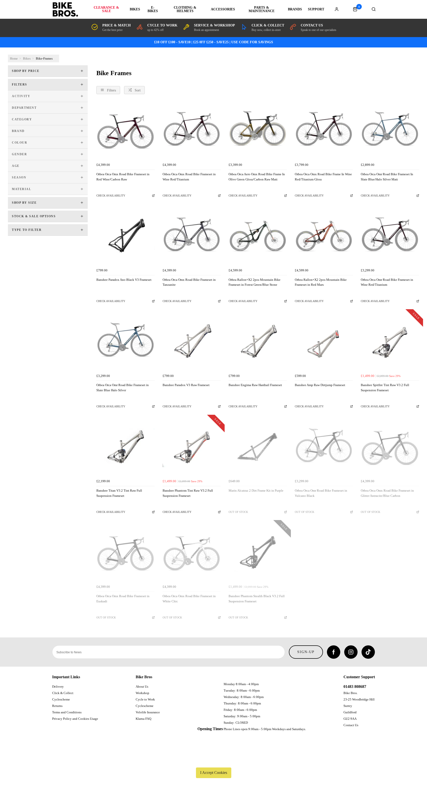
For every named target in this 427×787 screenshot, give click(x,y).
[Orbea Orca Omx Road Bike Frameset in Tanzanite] (192, 237)
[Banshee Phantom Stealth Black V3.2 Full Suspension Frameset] (258, 553)
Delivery (58, 686)
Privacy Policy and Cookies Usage (75, 719)
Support (316, 9)
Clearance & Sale (106, 9)
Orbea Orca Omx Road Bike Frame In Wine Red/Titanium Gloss (323, 176)
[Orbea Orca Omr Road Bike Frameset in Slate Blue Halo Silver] (125, 342)
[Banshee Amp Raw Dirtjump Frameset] (324, 342)
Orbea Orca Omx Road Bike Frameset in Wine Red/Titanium (189, 176)
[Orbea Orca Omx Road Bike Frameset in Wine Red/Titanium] (192, 131)
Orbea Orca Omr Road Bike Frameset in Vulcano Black (321, 493)
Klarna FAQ (143, 719)
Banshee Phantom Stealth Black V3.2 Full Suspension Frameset (257, 598)
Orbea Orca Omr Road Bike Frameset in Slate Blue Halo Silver (122, 387)
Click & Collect (62, 693)
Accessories (223, 9)
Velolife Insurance (148, 712)
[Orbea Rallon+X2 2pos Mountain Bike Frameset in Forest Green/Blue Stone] (258, 237)
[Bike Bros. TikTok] (368, 652)
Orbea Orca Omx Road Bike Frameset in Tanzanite (189, 282)
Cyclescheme (61, 699)
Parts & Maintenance (262, 9)
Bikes (135, 9)
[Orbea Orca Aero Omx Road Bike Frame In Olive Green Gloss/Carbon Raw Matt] (258, 131)
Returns (57, 706)
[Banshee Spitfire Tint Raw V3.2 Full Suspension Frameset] (390, 342)
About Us (142, 686)
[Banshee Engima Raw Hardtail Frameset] (258, 342)
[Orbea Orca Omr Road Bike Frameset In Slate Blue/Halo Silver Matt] (390, 131)
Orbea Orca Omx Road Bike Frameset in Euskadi (122, 598)
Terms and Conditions (67, 712)
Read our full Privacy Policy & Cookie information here (213, 761)
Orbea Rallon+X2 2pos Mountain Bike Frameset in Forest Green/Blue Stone (254, 282)
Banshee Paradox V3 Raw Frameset (186, 385)
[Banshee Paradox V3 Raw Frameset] (192, 342)
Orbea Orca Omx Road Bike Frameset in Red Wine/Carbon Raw (122, 176)
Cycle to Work (145, 699)
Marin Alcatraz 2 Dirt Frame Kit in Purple (256, 490)
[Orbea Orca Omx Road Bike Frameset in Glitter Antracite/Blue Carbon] (390, 448)
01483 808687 (354, 686)
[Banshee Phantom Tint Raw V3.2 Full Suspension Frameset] (192, 448)
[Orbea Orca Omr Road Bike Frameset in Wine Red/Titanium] (390, 237)
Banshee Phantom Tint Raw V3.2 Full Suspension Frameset (188, 493)
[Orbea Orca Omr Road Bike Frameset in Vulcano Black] (324, 448)
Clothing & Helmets (185, 9)
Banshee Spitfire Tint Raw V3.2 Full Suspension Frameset (385, 387)
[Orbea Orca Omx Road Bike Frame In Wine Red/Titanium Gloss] (324, 131)
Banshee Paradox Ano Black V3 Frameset (123, 280)
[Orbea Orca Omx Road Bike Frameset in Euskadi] (125, 553)
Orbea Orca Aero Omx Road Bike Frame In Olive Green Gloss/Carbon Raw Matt (257, 176)
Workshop (142, 693)
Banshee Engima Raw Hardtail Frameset (255, 385)
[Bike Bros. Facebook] (333, 652)
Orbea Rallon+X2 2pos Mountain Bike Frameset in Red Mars (321, 282)
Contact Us (350, 725)
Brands (295, 9)
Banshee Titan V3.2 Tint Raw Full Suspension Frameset (119, 493)
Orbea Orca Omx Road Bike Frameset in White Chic (189, 598)
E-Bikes (153, 9)
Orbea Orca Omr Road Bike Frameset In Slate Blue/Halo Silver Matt (387, 176)
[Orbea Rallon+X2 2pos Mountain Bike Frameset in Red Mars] (324, 237)
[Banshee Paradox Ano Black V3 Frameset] (125, 237)
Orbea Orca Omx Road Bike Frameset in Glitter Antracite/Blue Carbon (387, 493)
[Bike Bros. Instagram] (351, 652)
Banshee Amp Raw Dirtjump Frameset (320, 385)
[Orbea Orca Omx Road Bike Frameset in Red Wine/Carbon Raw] (125, 131)
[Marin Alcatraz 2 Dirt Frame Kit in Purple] (258, 448)
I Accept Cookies (213, 772)
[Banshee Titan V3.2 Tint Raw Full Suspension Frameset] (125, 448)
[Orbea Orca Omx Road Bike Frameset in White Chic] (192, 553)
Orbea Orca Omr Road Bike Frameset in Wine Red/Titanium (387, 282)
